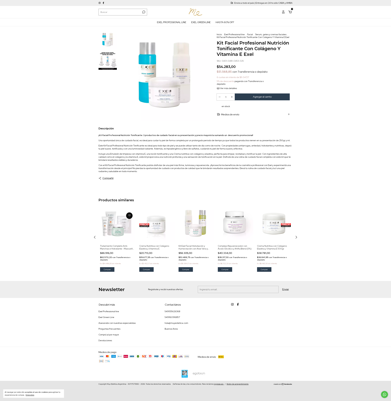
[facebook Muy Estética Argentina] (103, 3)
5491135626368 (172, 311)
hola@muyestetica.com (176, 323)
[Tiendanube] (282, 384)
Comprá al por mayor (109, 334)
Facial (250, 34)
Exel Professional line (171, 22)
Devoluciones (105, 340)
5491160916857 (172, 317)
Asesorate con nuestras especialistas (117, 323)
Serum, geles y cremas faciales (270, 34)
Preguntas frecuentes (109, 328)
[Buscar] (143, 12)
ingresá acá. (219, 384)
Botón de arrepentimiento (237, 384)
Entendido (30, 395)
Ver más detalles (228, 88)
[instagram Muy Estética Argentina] (100, 3)
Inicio (219, 34)
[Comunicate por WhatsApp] (384, 394)
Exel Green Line (201, 22)
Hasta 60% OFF (225, 22)
